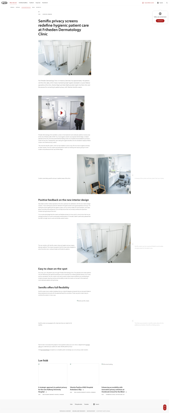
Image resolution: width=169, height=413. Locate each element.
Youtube (86, 404)
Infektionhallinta (23, 2)
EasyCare (38, 2)
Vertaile (18, 7)
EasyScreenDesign (45, 350)
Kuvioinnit (45, 2)
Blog (33, 7)
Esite (71, 404)
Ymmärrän (160, 20)
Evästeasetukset (91, 411)
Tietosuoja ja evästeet (65, 411)
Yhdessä (12, 7)
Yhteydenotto (78, 404)
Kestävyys (38, 7)
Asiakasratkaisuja (26, 7)
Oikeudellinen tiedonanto (78, 411)
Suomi (97, 404)
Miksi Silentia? (13, 2)
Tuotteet (31, 2)
